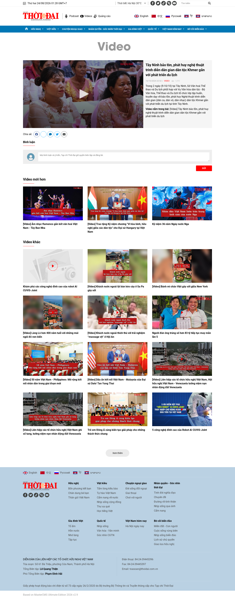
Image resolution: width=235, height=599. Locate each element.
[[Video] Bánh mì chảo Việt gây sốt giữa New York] (182, 266)
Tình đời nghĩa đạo (165, 492)
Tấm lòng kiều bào (107, 488)
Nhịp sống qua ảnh (164, 506)
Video (114, 45)
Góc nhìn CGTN (105, 535)
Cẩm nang (160, 510)
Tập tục (72, 539)
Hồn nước (73, 530)
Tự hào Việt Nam (106, 493)
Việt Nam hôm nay (172, 29)
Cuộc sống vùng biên (166, 530)
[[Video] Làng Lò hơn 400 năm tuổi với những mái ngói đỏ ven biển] (53, 312)
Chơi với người (133, 497)
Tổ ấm (71, 526)
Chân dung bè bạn (78, 493)
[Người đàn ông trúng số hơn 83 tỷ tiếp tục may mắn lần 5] (182, 312)
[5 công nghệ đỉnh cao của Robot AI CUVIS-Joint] (182, 409)
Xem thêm (118, 453)
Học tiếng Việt (105, 510)
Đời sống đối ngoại (136, 488)
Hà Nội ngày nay (134, 526)
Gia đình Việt (135, 29)
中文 (159, 16)
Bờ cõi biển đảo (196, 29)
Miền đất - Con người (166, 526)
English (144, 16)
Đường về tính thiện (165, 501)
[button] (83, 94)
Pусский (176, 16)
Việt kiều (51, 29)
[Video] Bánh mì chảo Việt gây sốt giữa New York (180, 286)
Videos (88, 16)
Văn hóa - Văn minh (108, 530)
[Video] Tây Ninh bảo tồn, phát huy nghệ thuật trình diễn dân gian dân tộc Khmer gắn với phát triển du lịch (177, 112)
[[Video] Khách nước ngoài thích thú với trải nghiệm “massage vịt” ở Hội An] (117, 312)
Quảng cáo (104, 16)
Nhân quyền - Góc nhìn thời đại (105, 29)
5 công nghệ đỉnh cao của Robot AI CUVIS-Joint (179, 429)
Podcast (74, 16)
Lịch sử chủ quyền (164, 539)
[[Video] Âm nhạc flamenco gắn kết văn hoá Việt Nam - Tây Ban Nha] (53, 203)
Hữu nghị (36, 29)
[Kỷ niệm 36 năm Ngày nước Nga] (182, 203)
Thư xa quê (103, 506)
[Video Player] (83, 94)
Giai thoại (130, 493)
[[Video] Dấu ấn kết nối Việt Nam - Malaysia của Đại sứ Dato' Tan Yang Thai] (117, 359)
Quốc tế (152, 29)
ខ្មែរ (191, 16)
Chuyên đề (160, 497)
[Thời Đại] (41, 15)
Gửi (204, 168)
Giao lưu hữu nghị (164, 544)
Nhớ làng (73, 535)
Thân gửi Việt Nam (79, 497)
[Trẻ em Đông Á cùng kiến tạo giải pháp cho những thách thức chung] (117, 409)
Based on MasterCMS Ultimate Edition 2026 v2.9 (50, 594)
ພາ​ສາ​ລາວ (207, 16)
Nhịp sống (102, 526)
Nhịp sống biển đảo (165, 535)
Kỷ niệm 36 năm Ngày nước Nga (170, 224)
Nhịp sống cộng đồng (109, 502)
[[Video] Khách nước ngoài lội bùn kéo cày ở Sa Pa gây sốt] (117, 266)
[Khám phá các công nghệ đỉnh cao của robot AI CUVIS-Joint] (53, 266)
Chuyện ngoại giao (72, 29)
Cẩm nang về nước (107, 497)
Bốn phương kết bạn (79, 488)
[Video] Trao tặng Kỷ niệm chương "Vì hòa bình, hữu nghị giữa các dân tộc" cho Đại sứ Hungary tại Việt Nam (117, 228)
